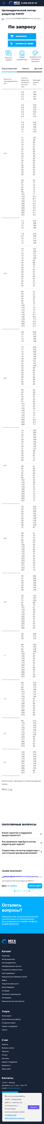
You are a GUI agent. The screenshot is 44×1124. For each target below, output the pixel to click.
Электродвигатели (9, 963)
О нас (5, 1040)
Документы (6, 1065)
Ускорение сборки (9, 1023)
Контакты (7, 1078)
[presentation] (17, 891)
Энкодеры (6, 991)
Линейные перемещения (11, 994)
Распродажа (6, 998)
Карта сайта (6, 1069)
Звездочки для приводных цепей (14, 977)
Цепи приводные (8, 973)
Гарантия (5, 1051)
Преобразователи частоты (11, 966)
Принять (33, 1107)
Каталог (6, 951)
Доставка (5, 1058)
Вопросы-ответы (8, 1048)
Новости (5, 1044)
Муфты (4, 980)
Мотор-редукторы (8, 959)
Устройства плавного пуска (12, 970)
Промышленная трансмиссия (13, 1001)
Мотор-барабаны (8, 987)
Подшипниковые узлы (10, 984)
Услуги (5, 1011)
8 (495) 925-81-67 (29, 3)
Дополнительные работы (11, 1019)
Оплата (4, 1055)
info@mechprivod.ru (14, 1088)
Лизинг (4, 1030)
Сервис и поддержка (9, 1026)
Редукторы (6, 956)
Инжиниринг (6, 1016)
